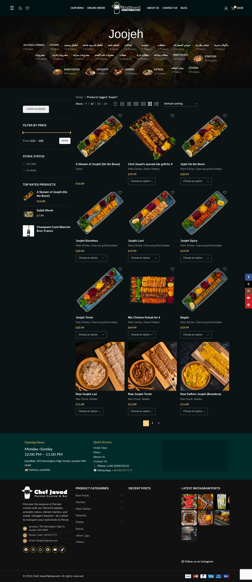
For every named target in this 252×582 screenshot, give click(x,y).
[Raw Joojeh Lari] (100, 366)
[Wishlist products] (27, 8)
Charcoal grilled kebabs (209, 169)
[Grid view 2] (129, 104)
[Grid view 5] (136, 104)
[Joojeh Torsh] (100, 289)
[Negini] (204, 289)
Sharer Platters (151, 169)
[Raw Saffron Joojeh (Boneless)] (204, 366)
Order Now (100, 448)
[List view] (115, 104)
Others (80, 542)
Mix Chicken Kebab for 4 (144, 317)
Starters (80, 502)
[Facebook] (26, 549)
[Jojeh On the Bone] (204, 136)
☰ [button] (12, 8)
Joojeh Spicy (188, 240)
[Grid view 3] (150, 104)
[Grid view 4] (156, 104)
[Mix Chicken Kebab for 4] (152, 289)
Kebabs (93, 399)
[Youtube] (55, 549)
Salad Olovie (45, 210)
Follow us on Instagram (199, 561)
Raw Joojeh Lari (86, 394)
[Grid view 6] (143, 104)
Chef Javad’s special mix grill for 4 (150, 164)
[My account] (226, 8)
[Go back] (104, 33)
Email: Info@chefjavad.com (43, 541)
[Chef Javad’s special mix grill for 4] (152, 136)
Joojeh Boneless (87, 240)
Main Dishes (135, 169)
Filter (65, 141)
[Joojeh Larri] (152, 213)
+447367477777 (122, 470)
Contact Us (100, 461)
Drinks (80, 522)
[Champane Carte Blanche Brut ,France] (28, 231)
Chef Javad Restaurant (46, 576)
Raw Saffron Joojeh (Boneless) (200, 394)
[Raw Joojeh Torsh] (152, 366)
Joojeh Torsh (84, 317)
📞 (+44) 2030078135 (111, 466)
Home (79, 97)
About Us (99, 457)
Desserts (81, 515)
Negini (184, 317)
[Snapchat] (48, 549)
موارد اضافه (83, 535)
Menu (96, 452)
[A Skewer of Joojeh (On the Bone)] (28, 196)
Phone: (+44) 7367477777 (43, 535)
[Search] (20, 8)
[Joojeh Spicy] (204, 213)
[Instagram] (33, 549)
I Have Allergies (35, 109)
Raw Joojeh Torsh (140, 394)
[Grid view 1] (122, 104)
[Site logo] (126, 8)
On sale (31, 164)
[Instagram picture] (189, 501)
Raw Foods (82, 399)
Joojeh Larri (136, 240)
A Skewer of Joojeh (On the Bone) (52, 194)
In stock (31, 170)
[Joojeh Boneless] (100, 213)
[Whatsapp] (40, 549)
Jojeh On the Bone (192, 164)
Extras (79, 169)
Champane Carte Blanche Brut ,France (53, 229)
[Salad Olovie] (28, 214)
